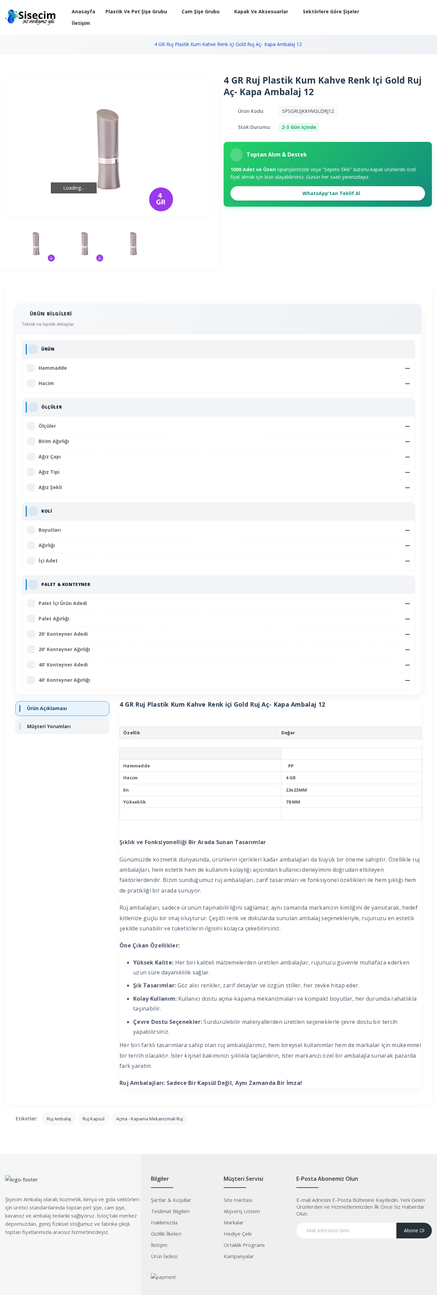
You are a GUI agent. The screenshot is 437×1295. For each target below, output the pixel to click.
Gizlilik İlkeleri (166, 1233)
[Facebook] (10, 1252)
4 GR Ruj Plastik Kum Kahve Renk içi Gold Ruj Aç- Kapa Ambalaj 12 (228, 44)
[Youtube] (51, 1252)
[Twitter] (24, 1252)
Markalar (234, 1222)
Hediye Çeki (238, 1233)
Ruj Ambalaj (59, 1119)
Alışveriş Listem (242, 1211)
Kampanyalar (239, 1256)
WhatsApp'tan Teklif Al (330, 193)
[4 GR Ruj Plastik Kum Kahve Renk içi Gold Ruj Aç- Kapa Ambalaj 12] (36, 243)
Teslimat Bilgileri (170, 1211)
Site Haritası (238, 1199)
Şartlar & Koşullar (171, 1199)
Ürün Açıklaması (47, 708)
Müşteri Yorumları (49, 726)
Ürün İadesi (164, 1256)
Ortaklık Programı (244, 1244)
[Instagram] (37, 1252)
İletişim (159, 1244)
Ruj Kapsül (93, 1119)
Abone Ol (414, 1230)
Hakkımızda (164, 1222)
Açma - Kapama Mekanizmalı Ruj (149, 1119)
